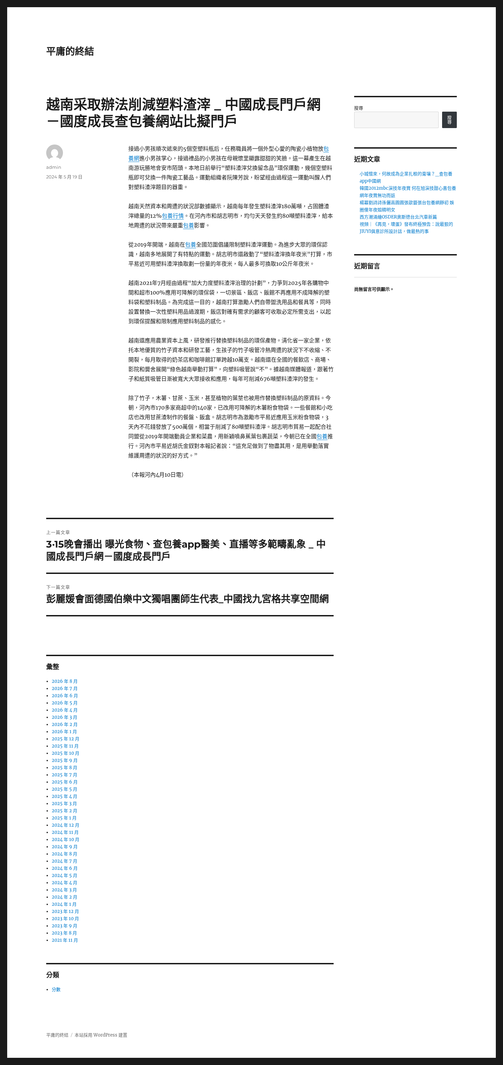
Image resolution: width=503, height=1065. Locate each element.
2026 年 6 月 (65, 696)
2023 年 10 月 (65, 919)
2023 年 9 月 (64, 926)
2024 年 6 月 (65, 868)
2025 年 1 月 (64, 818)
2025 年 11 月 (65, 746)
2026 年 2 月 (65, 724)
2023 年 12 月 (65, 911)
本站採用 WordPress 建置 (101, 1035)
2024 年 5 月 (64, 875)
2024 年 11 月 (65, 832)
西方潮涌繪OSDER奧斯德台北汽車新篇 (398, 217)
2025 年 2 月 (64, 811)
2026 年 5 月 (65, 703)
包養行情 (173, 215)
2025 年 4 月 (64, 796)
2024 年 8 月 (64, 854)
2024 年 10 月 (65, 839)
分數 (56, 989)
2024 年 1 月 (64, 904)
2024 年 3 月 (64, 890)
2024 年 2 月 (64, 897)
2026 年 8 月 (65, 681)
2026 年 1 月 (64, 732)
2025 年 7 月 (64, 775)
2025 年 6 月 (65, 782)
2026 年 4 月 (65, 710)
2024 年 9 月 (65, 847)
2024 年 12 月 (65, 825)
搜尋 (358, 108)
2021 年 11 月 (65, 940)
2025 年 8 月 (64, 767)
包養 (188, 225)
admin (53, 167)
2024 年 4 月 (64, 883)
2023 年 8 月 (64, 933)
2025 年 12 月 (65, 739)
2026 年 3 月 (64, 717)
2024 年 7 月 (64, 861)
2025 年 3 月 (64, 803)
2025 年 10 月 (65, 753)
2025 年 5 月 (64, 789)
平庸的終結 (70, 51)
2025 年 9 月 (65, 760)
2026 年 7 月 (65, 688)
